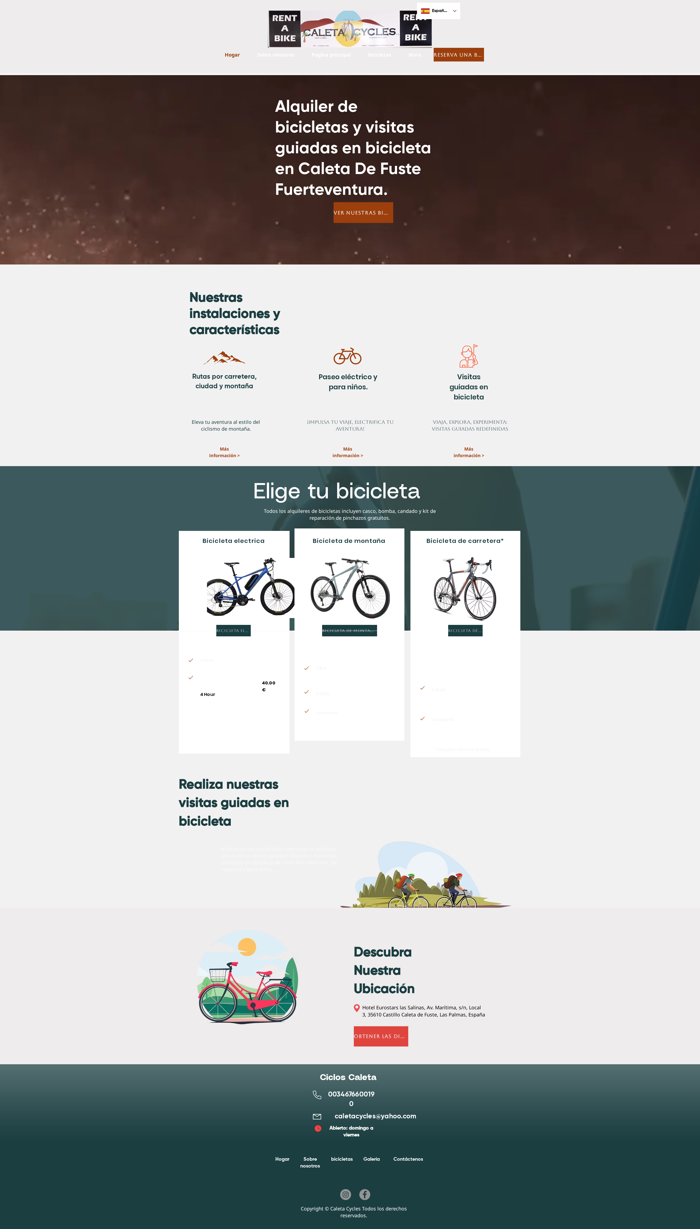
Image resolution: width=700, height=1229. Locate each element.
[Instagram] (345, 1194)
